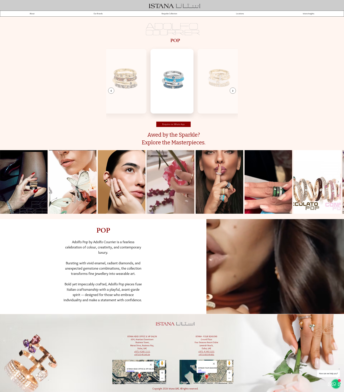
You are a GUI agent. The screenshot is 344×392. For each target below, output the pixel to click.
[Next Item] (338, 182)
